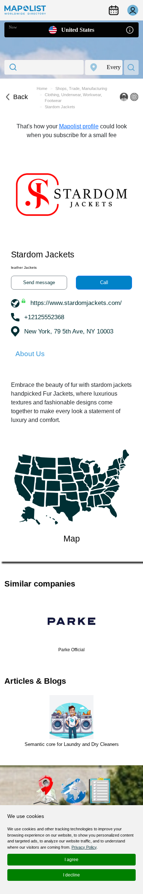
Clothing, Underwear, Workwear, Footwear (73, 98)
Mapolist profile (79, 126)
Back (20, 97)
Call (104, 282)
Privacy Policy (84, 847)
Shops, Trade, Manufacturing (81, 88)
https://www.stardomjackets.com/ (76, 302)
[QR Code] (134, 97)
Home (42, 88)
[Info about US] (129, 29)
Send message (39, 282)
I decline (71, 875)
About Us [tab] (30, 354)
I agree (71, 859)
